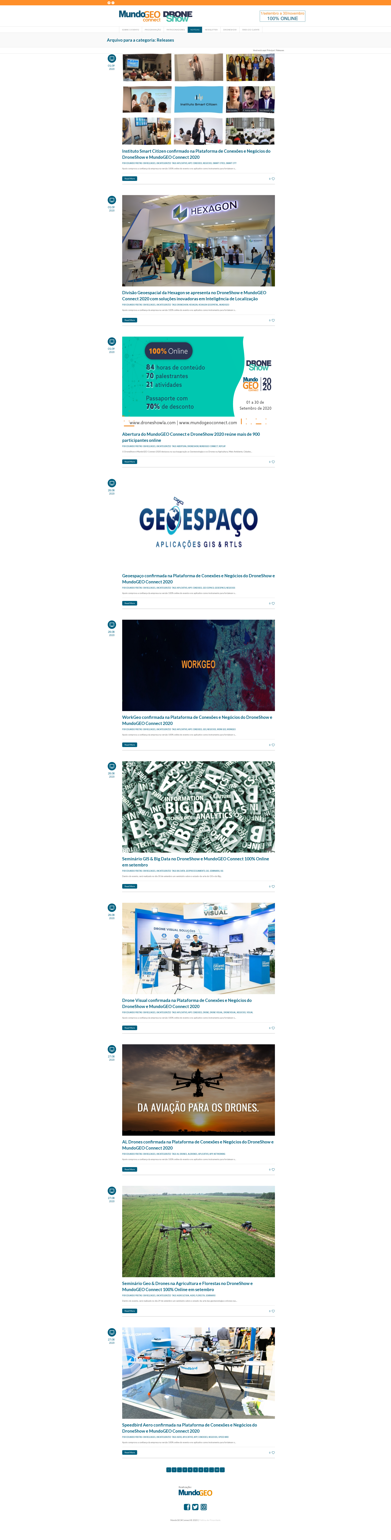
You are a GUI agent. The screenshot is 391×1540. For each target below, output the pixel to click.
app (190, 163)
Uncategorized (163, 163)
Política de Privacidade (210, 1520)
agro (192, 1295)
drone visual (216, 1012)
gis (207, 871)
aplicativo (182, 163)
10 (217, 1469)
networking (219, 1154)
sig (221, 871)
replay (222, 446)
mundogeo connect (208, 446)
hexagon (193, 305)
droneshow (182, 305)
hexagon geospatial (208, 305)
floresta (200, 1295)
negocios (207, 163)
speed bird (223, 1437)
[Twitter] (108, 2)
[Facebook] (112, 2)
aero (179, 1437)
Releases (280, 50)
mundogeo (224, 305)
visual (250, 1012)
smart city (231, 163)
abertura (181, 446)
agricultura (183, 1295)
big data (181, 871)
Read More (129, 178)
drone (206, 1012)
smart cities (219, 163)
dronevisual (230, 1012)
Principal (271, 50)
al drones (182, 1154)
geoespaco (220, 588)
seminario (214, 871)
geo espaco (208, 588)
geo (204, 729)
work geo (221, 729)
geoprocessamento (195, 871)
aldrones (192, 1154)
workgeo (231, 729)
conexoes (197, 163)
